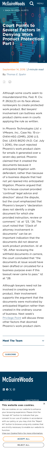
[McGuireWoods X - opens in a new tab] (10, 389)
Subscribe (10, 354)
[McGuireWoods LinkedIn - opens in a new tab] (4, 389)
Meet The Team (12, 340)
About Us (7, 400)
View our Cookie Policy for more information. (22, 433)
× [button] (44, 404)
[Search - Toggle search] (31, 3)
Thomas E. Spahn (16, 74)
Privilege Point (12, 317)
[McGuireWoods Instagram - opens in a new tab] (14, 389)
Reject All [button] (23, 445)
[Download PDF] (4, 82)
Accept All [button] (23, 439)
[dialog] (23, 426)
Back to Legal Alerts (16, 10)
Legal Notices (32, 400)
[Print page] (10, 82)
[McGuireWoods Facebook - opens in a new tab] (7, 389)
